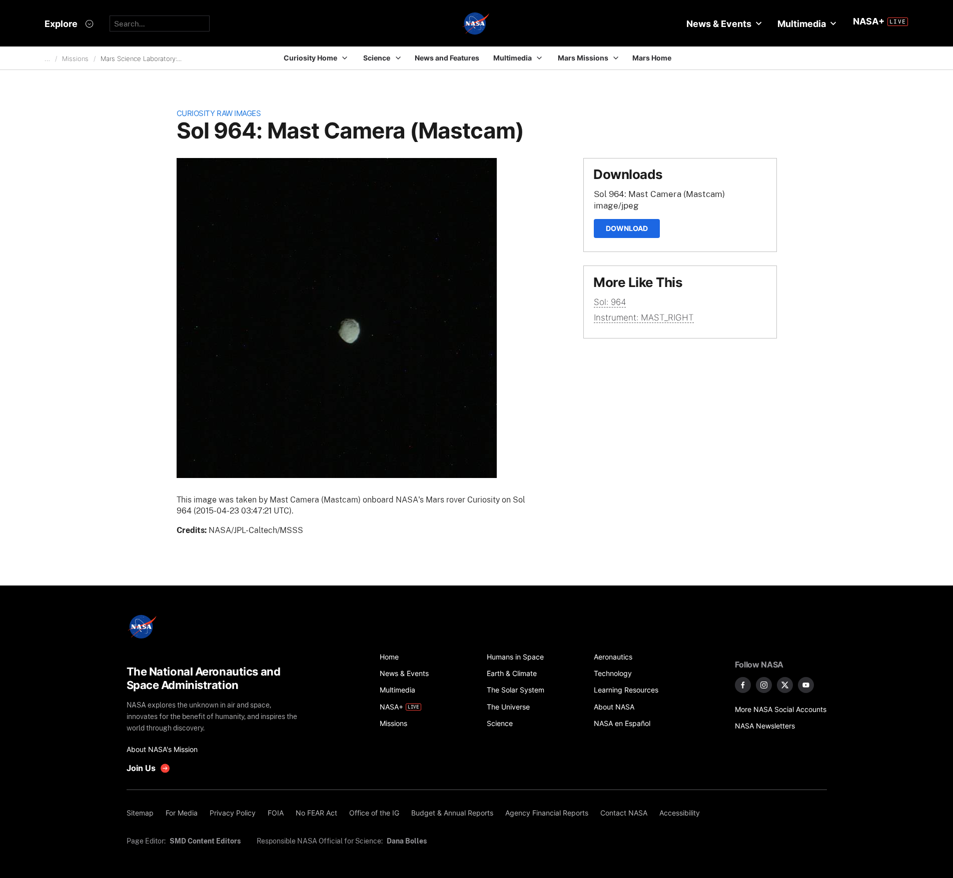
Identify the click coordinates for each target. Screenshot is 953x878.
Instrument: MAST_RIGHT (644, 317)
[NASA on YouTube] (806, 685)
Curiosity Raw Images (219, 113)
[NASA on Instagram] (764, 685)
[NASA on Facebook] (743, 685)
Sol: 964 (610, 302)
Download (627, 228)
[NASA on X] (785, 685)
